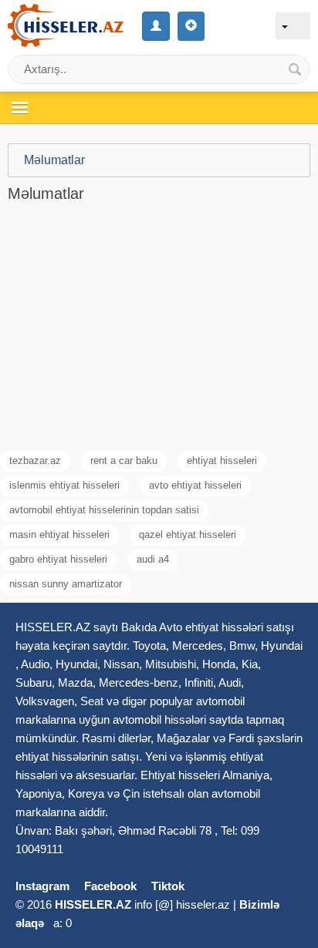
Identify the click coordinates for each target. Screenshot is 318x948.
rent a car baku (123, 460)
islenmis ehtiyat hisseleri (64, 485)
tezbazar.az (35, 460)
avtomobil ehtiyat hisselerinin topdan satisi (104, 510)
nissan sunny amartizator (65, 584)
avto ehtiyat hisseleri (195, 485)
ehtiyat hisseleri (222, 460)
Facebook (110, 886)
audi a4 (153, 559)
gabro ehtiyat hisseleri (58, 559)
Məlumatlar (54, 159)
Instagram (42, 886)
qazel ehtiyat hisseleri (187, 534)
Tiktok (167, 886)
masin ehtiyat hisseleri (59, 534)
